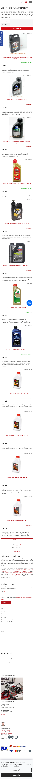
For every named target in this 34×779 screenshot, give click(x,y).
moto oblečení (16, 574)
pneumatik (8, 572)
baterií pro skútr (17, 572)
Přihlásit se (5, 602)
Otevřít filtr (17, 28)
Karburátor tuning (5, 662)
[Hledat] (22, 2)
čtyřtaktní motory (20, 571)
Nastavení (16, 770)
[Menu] (30, 2)
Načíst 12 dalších (17, 540)
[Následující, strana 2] (17, 544)
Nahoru (17, 551)
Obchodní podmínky (6, 617)
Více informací (4, 714)
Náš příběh (3, 634)
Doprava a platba (5, 613)
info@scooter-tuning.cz (6, 733)
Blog (2, 615)
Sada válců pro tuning (6, 658)
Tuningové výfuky (5, 666)
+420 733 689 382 (5, 730)
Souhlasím (16, 775)
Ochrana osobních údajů (7, 621)
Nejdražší (20, 21)
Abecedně (4, 24)
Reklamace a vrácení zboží (7, 619)
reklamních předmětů (27, 572)
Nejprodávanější (28, 21)
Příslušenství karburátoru (7, 664)
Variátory (3, 656)
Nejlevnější (13, 21)
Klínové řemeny (5, 660)
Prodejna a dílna (5, 636)
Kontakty (3, 611)
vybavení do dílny (21, 569)
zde (18, 766)
